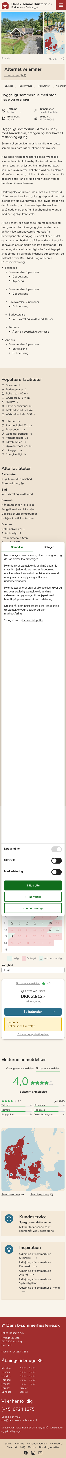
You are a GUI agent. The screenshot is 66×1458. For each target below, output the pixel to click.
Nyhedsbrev (56, 1443)
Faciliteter (44, 86)
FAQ (22, 1447)
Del (54, 59)
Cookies (7, 1443)
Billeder (9, 86)
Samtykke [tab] (17, 547)
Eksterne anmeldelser (28, 983)
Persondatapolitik (37, 1443)
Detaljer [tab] (49, 547)
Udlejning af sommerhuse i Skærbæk (35, 1256)
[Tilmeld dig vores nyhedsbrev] (40, 1452)
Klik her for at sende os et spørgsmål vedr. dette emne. (36, 1229)
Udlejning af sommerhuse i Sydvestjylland (35, 1281)
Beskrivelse (25, 86)
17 (50, 930)
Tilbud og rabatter (49, 1447)
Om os (32, 1447)
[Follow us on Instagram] (33, 1453)
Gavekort (12, 1447)
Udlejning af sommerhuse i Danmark (35, 1264)
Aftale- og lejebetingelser (33, 1034)
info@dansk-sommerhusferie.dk (19, 1420)
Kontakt (19, 1443)
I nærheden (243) (15, 75)
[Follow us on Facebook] (25, 1452)
